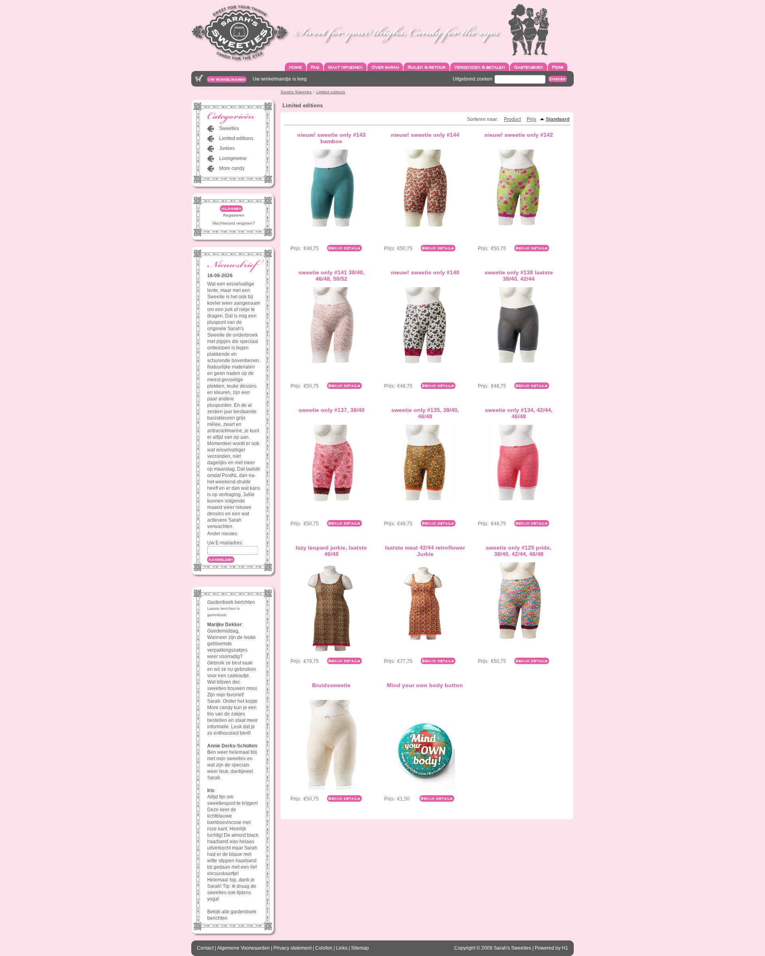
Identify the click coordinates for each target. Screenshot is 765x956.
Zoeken (557, 79)
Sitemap (360, 948)
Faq (315, 67)
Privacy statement (292, 948)
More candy (232, 168)
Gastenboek (528, 67)
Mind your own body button (425, 685)
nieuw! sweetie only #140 (425, 272)
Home (295, 67)
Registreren (233, 215)
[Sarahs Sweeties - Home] (370, 33)
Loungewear (233, 158)
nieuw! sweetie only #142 (518, 135)
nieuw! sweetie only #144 (425, 135)
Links (341, 948)
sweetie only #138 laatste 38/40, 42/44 (518, 275)
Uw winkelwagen (226, 79)
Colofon (323, 948)
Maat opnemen (345, 67)
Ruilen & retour (426, 67)
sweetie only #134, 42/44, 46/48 (519, 413)
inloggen (231, 209)
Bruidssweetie (331, 685)
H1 (565, 948)
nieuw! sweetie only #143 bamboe (331, 138)
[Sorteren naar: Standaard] (542, 119)
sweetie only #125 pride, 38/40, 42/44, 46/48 (518, 550)
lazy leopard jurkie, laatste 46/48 (331, 550)
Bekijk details (344, 248)
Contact (205, 948)
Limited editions (330, 92)
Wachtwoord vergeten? (233, 223)
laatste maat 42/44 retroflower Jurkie (425, 550)
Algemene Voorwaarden (243, 948)
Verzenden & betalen (479, 67)
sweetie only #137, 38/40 (331, 410)
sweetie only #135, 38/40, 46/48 (425, 413)
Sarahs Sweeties (296, 92)
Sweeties (229, 128)
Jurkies (227, 148)
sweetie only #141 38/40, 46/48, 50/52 (331, 275)
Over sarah (385, 67)
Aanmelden (220, 560)
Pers (557, 67)
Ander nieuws (222, 533)
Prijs (531, 119)
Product (512, 119)
